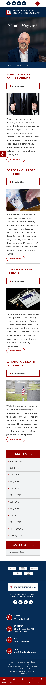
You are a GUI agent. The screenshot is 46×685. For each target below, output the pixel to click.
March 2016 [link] (15, 495)
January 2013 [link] (16, 536)
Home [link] (8, 65)
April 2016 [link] (14, 488)
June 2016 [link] (14, 475)
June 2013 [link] (14, 502)
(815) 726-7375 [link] (37, 3)
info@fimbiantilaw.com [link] (25, 652)
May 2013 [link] (14, 508)
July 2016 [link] (14, 468)
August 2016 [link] (16, 461)
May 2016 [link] (14, 481)
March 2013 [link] (15, 522)
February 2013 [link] (16, 529)
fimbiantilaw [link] (18, 86)
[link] (3, 154)
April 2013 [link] (14, 515)
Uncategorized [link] (17, 552)
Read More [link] (15, 159)
